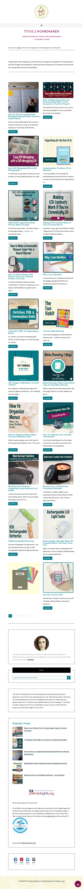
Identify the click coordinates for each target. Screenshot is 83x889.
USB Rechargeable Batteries (21, 541)
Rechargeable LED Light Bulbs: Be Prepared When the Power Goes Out (58, 543)
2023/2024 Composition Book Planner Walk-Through (21, 224)
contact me (51, 816)
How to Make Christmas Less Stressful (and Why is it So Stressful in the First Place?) (56, 102)
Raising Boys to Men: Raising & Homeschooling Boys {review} (45, 763)
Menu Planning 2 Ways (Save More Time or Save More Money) (59, 384)
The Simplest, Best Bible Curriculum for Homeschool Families (45, 740)
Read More (13, 131)
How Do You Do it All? (53, 595)
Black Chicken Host (29, 843)
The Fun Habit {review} (53, 331)
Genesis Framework (47, 881)
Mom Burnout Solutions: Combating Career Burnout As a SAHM (23, 488)
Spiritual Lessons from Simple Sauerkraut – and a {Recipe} (44, 775)
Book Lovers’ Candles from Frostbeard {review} (55, 487)
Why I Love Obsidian (52, 274)
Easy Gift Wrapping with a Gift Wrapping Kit (22, 169)
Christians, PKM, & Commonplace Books (23, 332)
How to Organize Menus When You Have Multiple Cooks (22, 436)
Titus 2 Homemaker (41, 11)
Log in (63, 881)
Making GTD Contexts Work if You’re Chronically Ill (57, 224)
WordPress (57, 881)
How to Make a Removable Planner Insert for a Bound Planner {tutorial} (20, 276)
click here (31, 660)
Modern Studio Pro (34, 881)
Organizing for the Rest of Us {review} (57, 169)
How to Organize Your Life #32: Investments (57, 436)
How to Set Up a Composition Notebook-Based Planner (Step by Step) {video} (24, 116)
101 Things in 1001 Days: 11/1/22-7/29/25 (23, 384)
